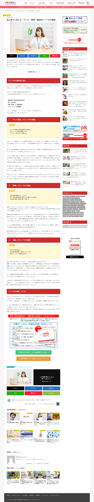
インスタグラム (78, 200)
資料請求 (31, 495)
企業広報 (74, 212)
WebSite (30, 463)
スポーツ (73, 201)
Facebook (40, 463)
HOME (25, 3)
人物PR (73, 210)
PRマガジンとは (15, 495)
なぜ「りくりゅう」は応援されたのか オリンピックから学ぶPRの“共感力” (77, 88)
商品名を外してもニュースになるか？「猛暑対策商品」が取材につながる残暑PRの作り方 (74, 184)
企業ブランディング (67, 212)
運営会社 (38, 495)
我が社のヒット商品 (71, 3)
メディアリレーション (26, 366)
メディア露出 (82, 209)
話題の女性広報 (81, 3)
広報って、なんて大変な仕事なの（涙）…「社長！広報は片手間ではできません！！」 (77, 118)
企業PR (77, 210)
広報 (75, 214)
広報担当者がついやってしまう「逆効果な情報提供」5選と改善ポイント (78, 158)
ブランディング (66, 205)
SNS (81, 196)
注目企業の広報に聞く (60, 3)
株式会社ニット (75, 216)
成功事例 (78, 214)
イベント (72, 200)
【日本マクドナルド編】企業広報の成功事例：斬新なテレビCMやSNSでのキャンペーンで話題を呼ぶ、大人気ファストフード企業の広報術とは (77, 104)
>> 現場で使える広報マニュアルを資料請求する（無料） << (33, 352)
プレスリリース (73, 205)
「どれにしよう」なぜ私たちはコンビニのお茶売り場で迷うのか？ (77, 59)
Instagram (46, 463)
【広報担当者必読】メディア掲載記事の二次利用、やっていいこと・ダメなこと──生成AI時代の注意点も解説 (77, 76)
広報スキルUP (11, 366)
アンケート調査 (66, 200)
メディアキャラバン (81, 207)
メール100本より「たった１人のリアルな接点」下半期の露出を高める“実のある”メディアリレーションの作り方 (74, 175)
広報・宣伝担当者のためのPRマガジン (22, 499)
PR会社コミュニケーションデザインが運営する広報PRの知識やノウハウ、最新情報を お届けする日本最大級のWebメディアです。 (47, 7)
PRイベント (72, 196)
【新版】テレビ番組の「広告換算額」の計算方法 (77, 95)
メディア (65, 207)
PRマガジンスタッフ (21, 457)
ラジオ (64, 210)
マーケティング (81, 205)
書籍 (82, 214)
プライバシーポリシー (55, 495)
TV (84, 196)
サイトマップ (45, 495)
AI (63, 196)
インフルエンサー (66, 201)
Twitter (64, 198)
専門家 (71, 214)
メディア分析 (75, 209)
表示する (38, 72)
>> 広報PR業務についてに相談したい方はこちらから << (33, 358)
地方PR (81, 212)
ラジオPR (69, 210)
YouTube (68, 198)
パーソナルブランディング (74, 203)
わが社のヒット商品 (76, 198)
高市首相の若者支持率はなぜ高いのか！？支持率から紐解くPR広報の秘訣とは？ (77, 82)
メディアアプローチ (72, 207)
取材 (78, 212)
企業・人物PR (42, 3)
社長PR (81, 216)
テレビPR (51, 3)
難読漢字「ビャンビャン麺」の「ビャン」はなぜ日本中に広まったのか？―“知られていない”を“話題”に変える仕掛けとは (77, 68)
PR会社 (77, 196)
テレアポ (18, 366)
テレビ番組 (65, 203)
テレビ (77, 201)
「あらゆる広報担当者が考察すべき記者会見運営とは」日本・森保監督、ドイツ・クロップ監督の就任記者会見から (74, 166)
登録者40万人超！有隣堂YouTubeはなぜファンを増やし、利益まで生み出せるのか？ (77, 111)
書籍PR (64, 216)
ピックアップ (83, 203)
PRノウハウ (32, 3)
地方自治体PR (66, 214)
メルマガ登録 (24, 495)
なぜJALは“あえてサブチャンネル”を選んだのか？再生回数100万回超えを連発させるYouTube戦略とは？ (77, 54)
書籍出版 (69, 216)
